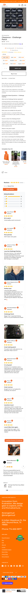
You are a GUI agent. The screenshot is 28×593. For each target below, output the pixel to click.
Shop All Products (6, 537)
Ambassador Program (6, 549)
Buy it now (14, 73)
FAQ (3, 542)
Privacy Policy (5, 554)
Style (4, 54)
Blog (3, 540)
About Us (4, 544)
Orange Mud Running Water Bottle (16, 486)
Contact (3, 547)
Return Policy (5, 552)
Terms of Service (5, 556)
